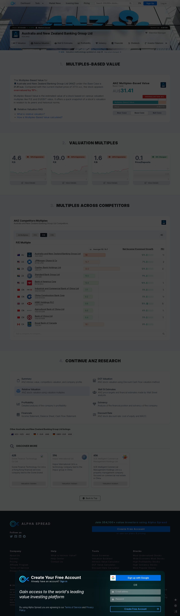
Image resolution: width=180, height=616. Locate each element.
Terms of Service (73, 607)
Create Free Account (135, 609)
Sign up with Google (138, 577)
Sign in (63, 581)
